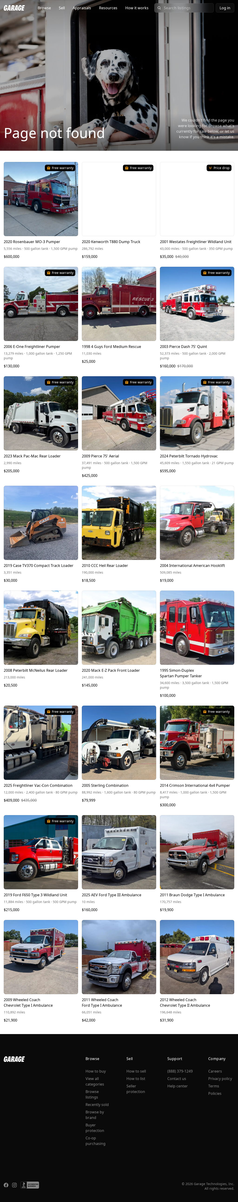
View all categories (95, 1081)
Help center (177, 1086)
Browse (44, 7)
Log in (225, 7)
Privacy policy (220, 1078)
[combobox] (187, 8)
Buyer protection (95, 1127)
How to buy (96, 1071)
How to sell (136, 1071)
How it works (137, 7)
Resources (108, 7)
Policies (214, 1093)
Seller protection (135, 1088)
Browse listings (92, 1094)
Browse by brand (95, 1114)
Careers (215, 1071)
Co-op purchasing (96, 1140)
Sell (62, 7)
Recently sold (97, 1104)
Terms (213, 1086)
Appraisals (82, 7)
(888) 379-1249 (180, 1071)
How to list (135, 1078)
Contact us (176, 1078)
